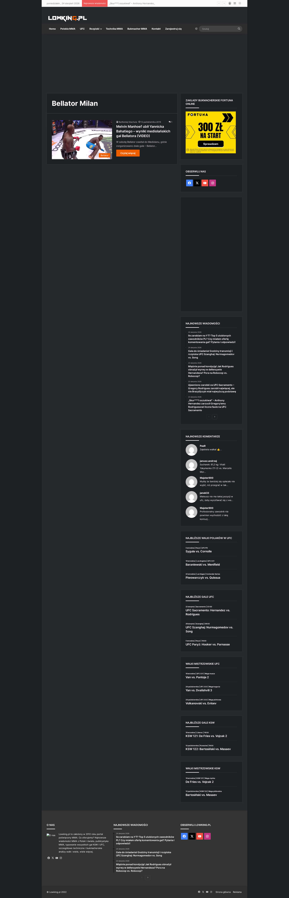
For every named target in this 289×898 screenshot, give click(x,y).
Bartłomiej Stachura (128, 122)
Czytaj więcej (127, 153)
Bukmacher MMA (137, 28)
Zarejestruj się (173, 28)
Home (52, 28)
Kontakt (156, 28)
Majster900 (206, 477)
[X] (53, 858)
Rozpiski (94, 28)
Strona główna (223, 892)
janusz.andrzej (208, 460)
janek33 (204, 492)
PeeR (203, 445)
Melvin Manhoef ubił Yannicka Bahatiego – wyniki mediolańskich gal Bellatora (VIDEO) (143, 131)
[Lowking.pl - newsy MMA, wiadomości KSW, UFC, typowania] (67, 18)
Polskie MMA (67, 28)
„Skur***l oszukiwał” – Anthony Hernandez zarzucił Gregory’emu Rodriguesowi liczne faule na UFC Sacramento (167, 3)
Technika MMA (114, 28)
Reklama (237, 892)
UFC (82, 28)
